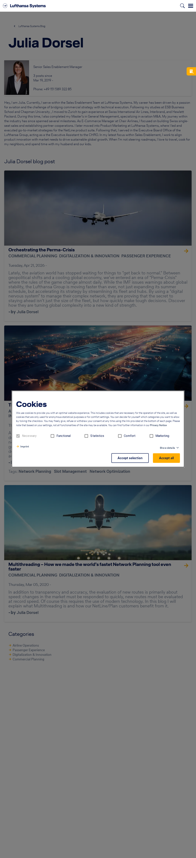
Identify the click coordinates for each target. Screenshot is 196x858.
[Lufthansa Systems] (24, 5)
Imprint (24, 447)
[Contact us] (191, 71)
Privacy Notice (158, 425)
